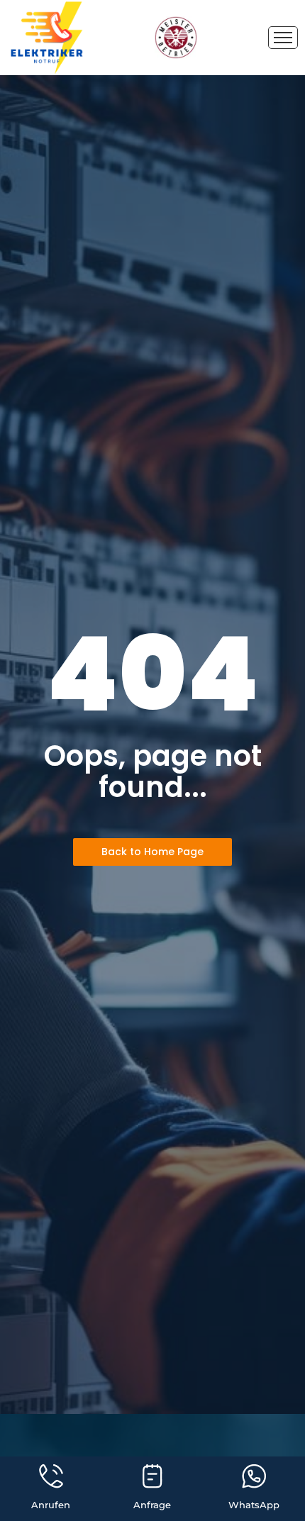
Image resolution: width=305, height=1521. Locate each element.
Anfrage (152, 1504)
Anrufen (50, 1504)
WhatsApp (253, 1504)
